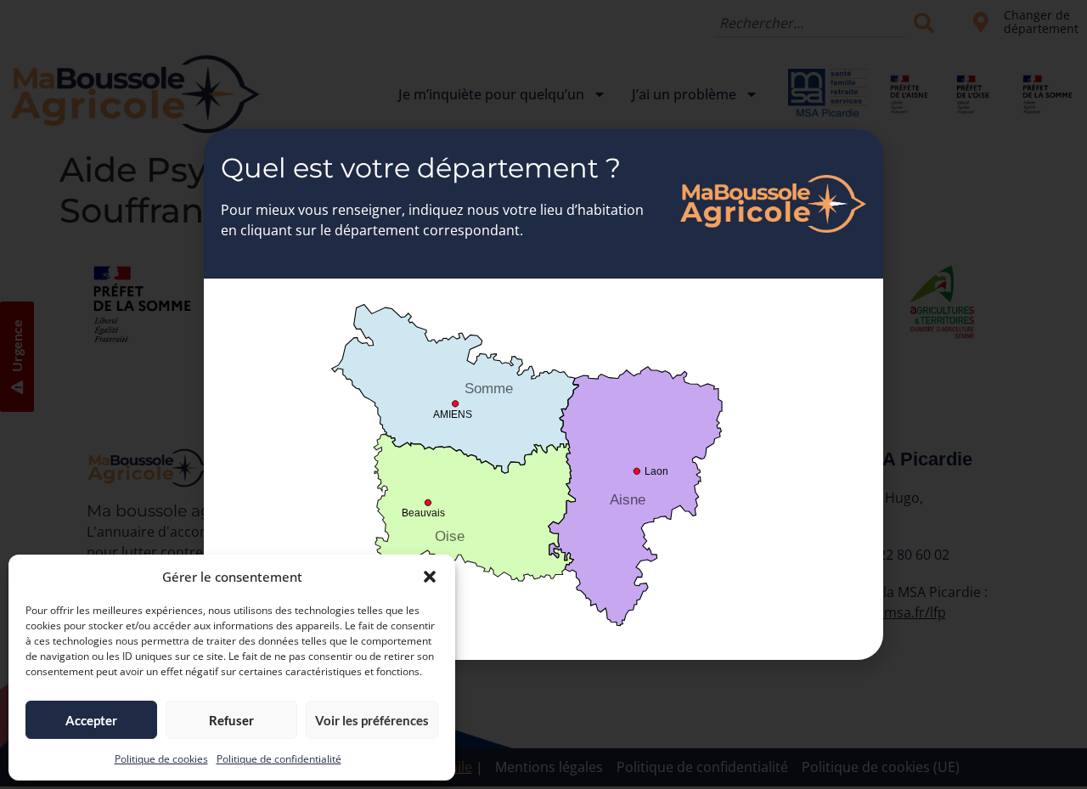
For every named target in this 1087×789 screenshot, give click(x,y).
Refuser (231, 720)
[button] (429, 576)
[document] (543, 394)
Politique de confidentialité (279, 759)
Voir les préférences (372, 720)
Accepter (91, 720)
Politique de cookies (161, 759)
